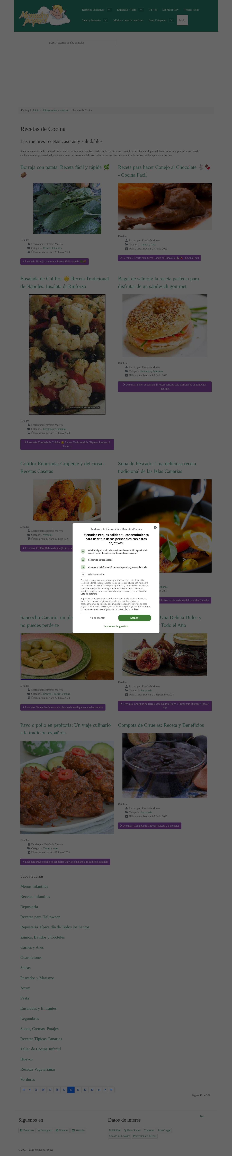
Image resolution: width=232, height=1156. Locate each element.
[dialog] (116, 578)
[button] (116, 574)
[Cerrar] (155, 527)
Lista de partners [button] (89, 593)
